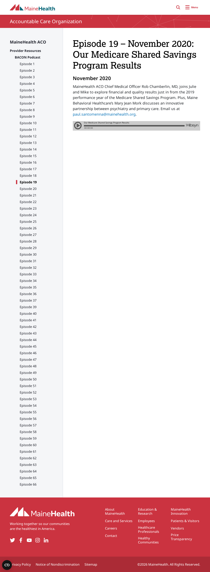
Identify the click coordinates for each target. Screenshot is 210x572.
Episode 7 (27, 103)
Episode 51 (28, 386)
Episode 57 (28, 425)
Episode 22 (28, 202)
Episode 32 (28, 267)
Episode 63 (28, 464)
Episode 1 (27, 64)
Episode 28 (28, 241)
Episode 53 (28, 399)
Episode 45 (28, 346)
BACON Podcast (27, 57)
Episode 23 (28, 208)
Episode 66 (28, 484)
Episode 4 (27, 83)
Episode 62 (28, 458)
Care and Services (118, 521)
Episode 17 (28, 169)
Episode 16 (28, 162)
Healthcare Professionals (148, 529)
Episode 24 (28, 215)
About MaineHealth (115, 511)
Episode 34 (28, 280)
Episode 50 (28, 379)
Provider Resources (25, 50)
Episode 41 (28, 320)
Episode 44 (28, 340)
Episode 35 (28, 287)
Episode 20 (28, 188)
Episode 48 (28, 366)
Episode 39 (28, 307)
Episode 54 (28, 405)
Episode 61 (28, 451)
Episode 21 (28, 195)
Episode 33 (28, 274)
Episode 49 (28, 372)
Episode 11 (28, 129)
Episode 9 (27, 116)
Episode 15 (28, 156)
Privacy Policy (20, 564)
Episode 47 (28, 359)
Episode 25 (28, 221)
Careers (111, 528)
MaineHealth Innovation (181, 511)
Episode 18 (28, 175)
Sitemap (90, 564)
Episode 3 (27, 77)
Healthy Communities (148, 540)
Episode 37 (28, 300)
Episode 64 (28, 471)
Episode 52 (28, 392)
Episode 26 (28, 228)
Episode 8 (27, 110)
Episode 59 (28, 438)
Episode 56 (28, 418)
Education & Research (147, 511)
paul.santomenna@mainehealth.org (104, 114)
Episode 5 (27, 90)
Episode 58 (28, 432)
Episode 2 (27, 70)
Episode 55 (28, 412)
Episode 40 (28, 313)
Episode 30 (28, 254)
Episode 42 (28, 326)
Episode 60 (28, 445)
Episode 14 (28, 149)
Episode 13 (28, 142)
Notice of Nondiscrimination (58, 564)
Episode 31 (28, 261)
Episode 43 (28, 333)
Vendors (177, 528)
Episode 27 (28, 234)
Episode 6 (27, 96)
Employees (146, 521)
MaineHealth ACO (28, 42)
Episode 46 (28, 353)
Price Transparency (181, 537)
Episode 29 (28, 248)
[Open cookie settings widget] (7, 565)
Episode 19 (28, 182)
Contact (111, 535)
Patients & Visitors (185, 521)
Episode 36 (28, 294)
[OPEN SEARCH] (178, 7)
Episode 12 (28, 136)
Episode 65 (28, 478)
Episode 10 (28, 123)
